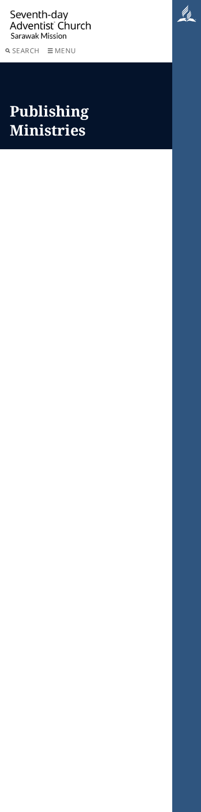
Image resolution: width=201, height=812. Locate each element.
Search (26, 50)
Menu (65, 50)
